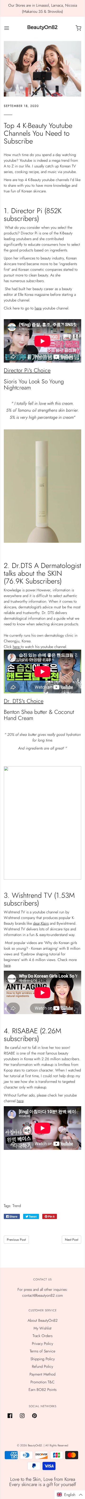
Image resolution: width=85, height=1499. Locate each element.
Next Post (71, 1239)
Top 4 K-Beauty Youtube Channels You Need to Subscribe (38, 133)
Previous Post (16, 1239)
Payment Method (42, 1374)
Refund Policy (42, 1366)
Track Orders (42, 1335)
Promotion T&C (42, 1382)
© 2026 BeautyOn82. (30, 1445)
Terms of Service (42, 1351)
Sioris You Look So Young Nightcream (34, 384)
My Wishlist (42, 1328)
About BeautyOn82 (43, 1320)
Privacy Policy (42, 1343)
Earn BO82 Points (42, 1389)
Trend (17, 1205)
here (38, 308)
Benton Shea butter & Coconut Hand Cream (39, 715)
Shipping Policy (42, 1359)
